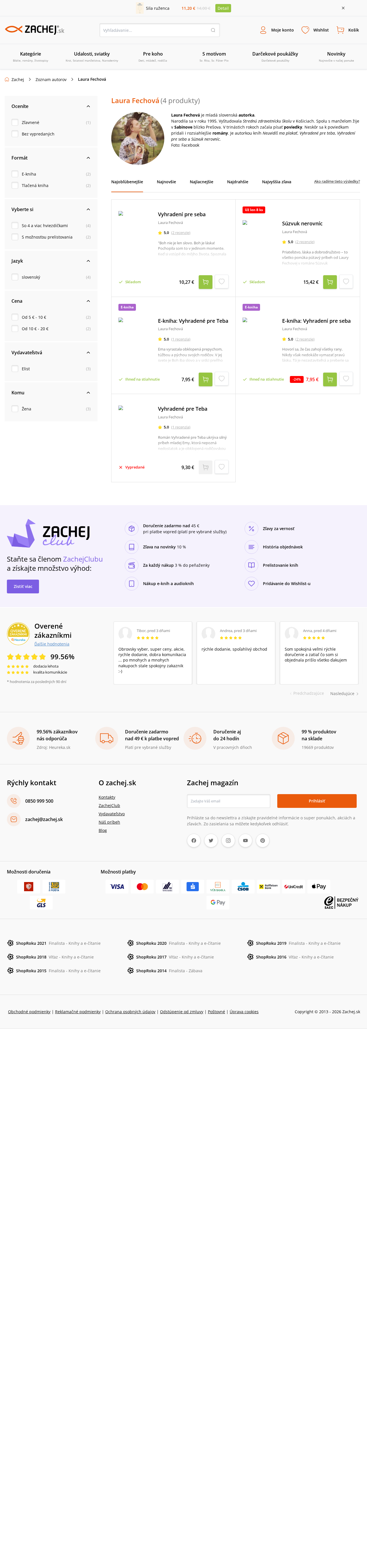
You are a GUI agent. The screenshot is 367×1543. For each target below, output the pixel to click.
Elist (26, 368)
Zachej (17, 79)
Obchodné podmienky (29, 1011)
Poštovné (216, 1011)
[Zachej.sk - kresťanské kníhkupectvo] (34, 30)
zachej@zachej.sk (44, 819)
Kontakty (107, 797)
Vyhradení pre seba (182, 214)
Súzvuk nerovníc (302, 223)
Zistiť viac (23, 586)
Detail (223, 8)
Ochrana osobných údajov (130, 1011)
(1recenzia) (180, 339)
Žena (26, 409)
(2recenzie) (180, 232)
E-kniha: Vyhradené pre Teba (193, 321)
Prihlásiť (317, 801)
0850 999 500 (39, 801)
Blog (103, 830)
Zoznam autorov (51, 79)
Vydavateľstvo (112, 813)
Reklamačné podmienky (78, 1011)
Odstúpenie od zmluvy (181, 1011)
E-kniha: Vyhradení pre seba (316, 321)
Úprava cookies (244, 1011)
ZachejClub (109, 805)
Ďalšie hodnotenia (51, 643)
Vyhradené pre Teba (182, 409)
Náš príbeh (109, 822)
